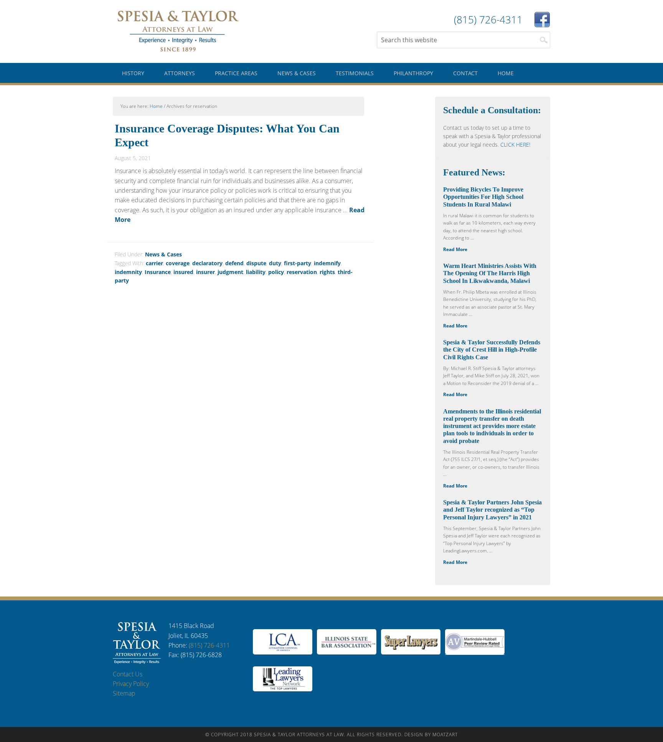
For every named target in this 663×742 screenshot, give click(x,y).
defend (234, 263)
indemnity (128, 272)
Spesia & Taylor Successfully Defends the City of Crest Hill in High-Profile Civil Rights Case (491, 349)
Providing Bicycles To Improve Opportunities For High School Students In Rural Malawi (483, 196)
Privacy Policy (131, 683)
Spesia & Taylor (178, 31)
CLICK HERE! (515, 144)
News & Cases (163, 254)
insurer (205, 272)
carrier (154, 263)
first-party (297, 263)
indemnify (327, 263)
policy (276, 272)
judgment (230, 272)
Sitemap (124, 693)
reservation (302, 272)
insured (183, 272)
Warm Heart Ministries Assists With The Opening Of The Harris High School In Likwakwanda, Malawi (489, 273)
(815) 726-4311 (209, 645)
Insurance (158, 272)
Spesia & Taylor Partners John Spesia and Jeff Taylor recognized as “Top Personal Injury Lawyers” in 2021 (492, 509)
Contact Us (127, 674)
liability (256, 272)
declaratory (207, 263)
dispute (256, 263)
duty (275, 263)
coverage (178, 263)
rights (327, 272)
